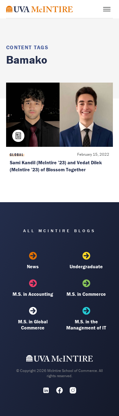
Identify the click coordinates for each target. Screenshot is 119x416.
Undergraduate (86, 266)
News (33, 266)
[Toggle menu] (107, 9)
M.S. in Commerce (86, 294)
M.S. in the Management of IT (86, 324)
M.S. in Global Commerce (33, 324)
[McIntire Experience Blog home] (39, 9)
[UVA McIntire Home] (59, 360)
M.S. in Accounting (33, 294)
